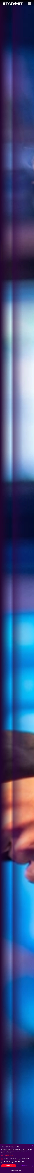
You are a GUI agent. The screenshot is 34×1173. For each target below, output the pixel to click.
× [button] (32, 1146)
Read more (10, 1152)
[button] (17, 1155)
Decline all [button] (25, 1166)
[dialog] (17, 1158)
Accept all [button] (9, 1166)
